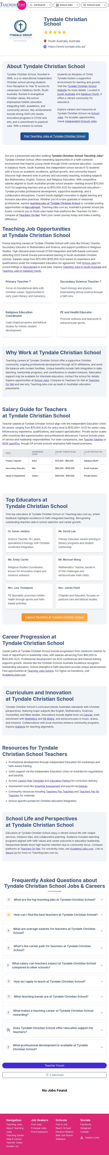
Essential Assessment (47, 786)
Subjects (20, 726)
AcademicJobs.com (14, 674)
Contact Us (12, 1146)
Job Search (39, 5)
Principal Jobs (38, 1128)
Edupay (82, 786)
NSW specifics (11, 443)
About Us (11, 852)
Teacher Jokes (14, 1142)
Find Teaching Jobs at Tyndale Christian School (54, 136)
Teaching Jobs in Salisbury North (21, 270)
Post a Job (61, 1124)
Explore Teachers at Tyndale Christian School (54, 617)
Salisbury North (90, 94)
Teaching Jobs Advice (40, 670)
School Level (93, 5)
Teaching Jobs (14, 1124)
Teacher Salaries (93, 439)
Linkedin (84, 1131)
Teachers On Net (29, 215)
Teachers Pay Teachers (60, 791)
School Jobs (66, 5)
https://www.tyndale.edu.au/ (66, 46)
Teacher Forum (54, 1065)
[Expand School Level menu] (104, 5)
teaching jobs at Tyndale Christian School (55, 203)
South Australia (66, 94)
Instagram (85, 1128)
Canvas (87, 714)
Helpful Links (91, 1137)
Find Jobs (36, 1124)
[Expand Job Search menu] (50, 5)
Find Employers (39, 1131)
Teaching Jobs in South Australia (82, 267)
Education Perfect (60, 780)
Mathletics (31, 718)
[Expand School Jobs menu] (77, 5)
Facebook (85, 1124)
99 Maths (48, 718)
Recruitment (32, 207)
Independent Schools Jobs (81, 121)
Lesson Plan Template (31, 780)
